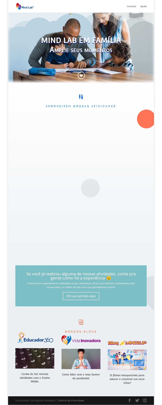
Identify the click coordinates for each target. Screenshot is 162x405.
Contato (131, 6)
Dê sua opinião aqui (81, 296)
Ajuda (143, 6)
